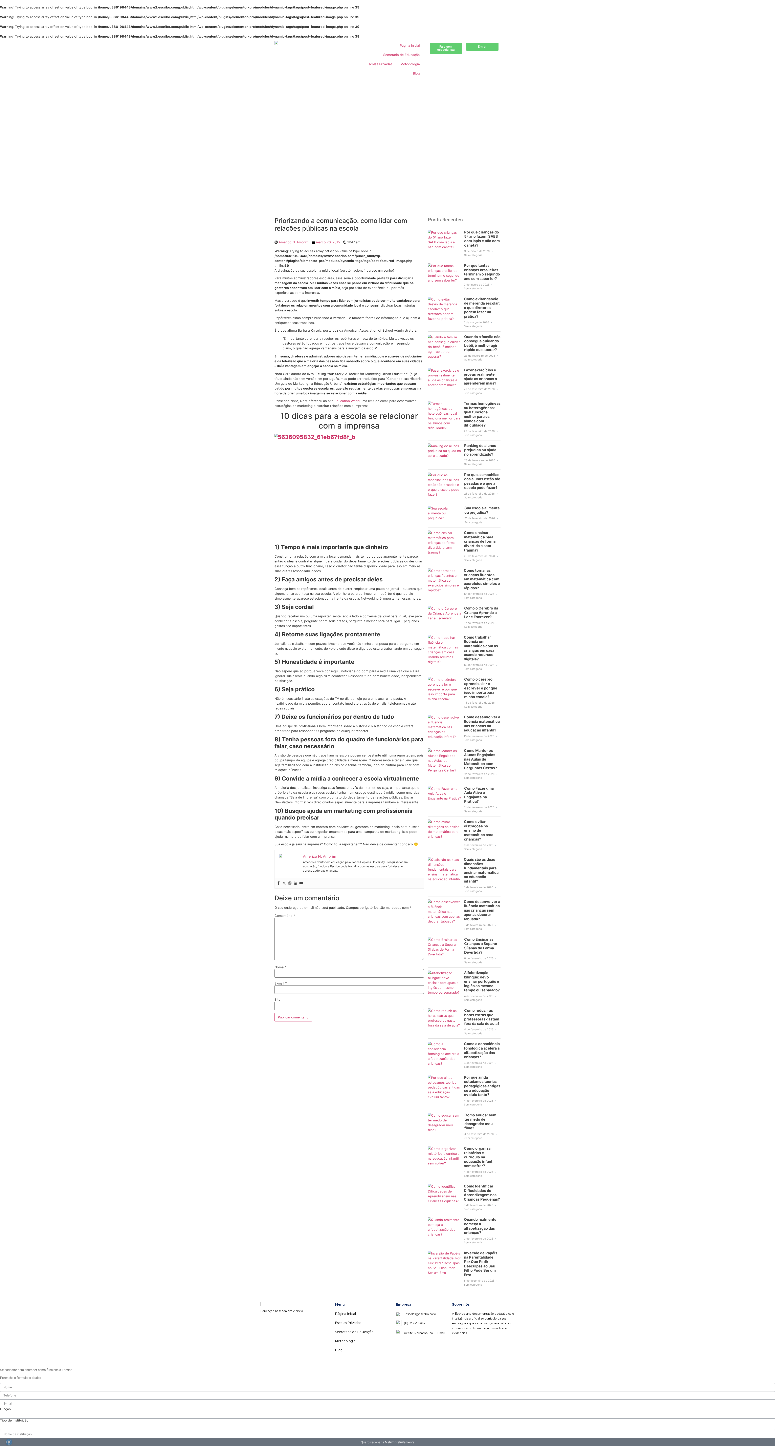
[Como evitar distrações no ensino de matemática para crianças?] (444, 835)
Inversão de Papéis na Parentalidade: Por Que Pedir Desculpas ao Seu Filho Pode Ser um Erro (480, 1264)
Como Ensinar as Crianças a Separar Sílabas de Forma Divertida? (480, 946)
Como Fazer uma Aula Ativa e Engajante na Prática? (479, 795)
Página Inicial (410, 45)
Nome (280, 967)
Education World (347, 401)
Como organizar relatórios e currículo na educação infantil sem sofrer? (479, 1157)
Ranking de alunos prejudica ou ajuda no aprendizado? (480, 449)
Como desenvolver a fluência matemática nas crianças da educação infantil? (482, 723)
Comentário (284, 915)
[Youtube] (301, 883)
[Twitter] (284, 883)
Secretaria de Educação (401, 55)
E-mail (280, 983)
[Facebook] (278, 883)
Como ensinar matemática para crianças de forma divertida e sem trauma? (479, 541)
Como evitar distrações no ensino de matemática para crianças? (478, 830)
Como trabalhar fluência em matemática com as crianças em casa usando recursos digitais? (481, 648)
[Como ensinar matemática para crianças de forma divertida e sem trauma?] (444, 546)
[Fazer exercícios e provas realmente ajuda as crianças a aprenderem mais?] (444, 381)
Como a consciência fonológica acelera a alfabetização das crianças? (482, 1050)
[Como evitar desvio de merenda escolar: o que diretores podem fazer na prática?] (444, 312)
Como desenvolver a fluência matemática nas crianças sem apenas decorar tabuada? (482, 910)
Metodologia (410, 64)
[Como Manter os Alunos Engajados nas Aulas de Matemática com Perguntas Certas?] (444, 764)
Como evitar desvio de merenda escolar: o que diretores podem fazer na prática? (482, 307)
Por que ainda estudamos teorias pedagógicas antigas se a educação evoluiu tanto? (482, 1086)
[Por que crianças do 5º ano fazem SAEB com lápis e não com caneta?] (444, 243)
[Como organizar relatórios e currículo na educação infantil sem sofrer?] (444, 1162)
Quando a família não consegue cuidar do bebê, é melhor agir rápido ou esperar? (482, 343)
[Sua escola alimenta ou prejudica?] (444, 515)
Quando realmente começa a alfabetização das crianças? (480, 1226)
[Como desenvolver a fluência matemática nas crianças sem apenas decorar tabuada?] (444, 915)
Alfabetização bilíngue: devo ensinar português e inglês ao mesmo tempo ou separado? (482, 981)
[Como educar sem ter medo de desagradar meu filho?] (444, 1126)
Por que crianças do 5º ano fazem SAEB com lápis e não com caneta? (482, 238)
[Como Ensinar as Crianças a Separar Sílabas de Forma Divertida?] (444, 950)
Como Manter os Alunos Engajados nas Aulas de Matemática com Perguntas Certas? (480, 759)
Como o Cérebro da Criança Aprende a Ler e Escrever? (481, 612)
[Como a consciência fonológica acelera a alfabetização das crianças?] (444, 1055)
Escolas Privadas (379, 64)
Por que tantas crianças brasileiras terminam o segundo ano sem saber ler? (482, 272)
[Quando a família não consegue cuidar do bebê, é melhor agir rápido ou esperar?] (444, 348)
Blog (416, 73)
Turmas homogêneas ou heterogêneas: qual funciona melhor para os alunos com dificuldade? (482, 414)
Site (277, 999)
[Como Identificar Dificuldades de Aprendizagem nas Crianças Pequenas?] (444, 1197)
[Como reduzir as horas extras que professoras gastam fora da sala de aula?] (444, 1021)
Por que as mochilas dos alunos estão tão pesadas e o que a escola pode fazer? (482, 481)
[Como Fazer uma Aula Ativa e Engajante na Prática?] (444, 799)
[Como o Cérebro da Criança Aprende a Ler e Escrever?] (444, 617)
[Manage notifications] (9, 1442)
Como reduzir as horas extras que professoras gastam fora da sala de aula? (482, 1017)
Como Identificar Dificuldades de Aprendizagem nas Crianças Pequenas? (482, 1192)
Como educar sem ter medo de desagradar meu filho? (480, 1121)
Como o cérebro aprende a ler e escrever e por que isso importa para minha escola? (480, 688)
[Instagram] (290, 883)
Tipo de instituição (14, 1420)
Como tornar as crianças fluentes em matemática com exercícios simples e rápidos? (482, 579)
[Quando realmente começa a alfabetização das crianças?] (444, 1230)
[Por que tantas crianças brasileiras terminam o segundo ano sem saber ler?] (444, 276)
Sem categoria (473, 255)
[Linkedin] (295, 883)
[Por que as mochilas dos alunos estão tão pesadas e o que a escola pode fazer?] (444, 486)
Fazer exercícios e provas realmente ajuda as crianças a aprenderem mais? (480, 376)
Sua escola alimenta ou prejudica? (482, 510)
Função (5, 1409)
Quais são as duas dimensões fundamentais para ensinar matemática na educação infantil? (481, 870)
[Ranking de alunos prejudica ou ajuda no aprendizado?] (444, 454)
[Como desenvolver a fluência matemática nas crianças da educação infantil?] (444, 728)
